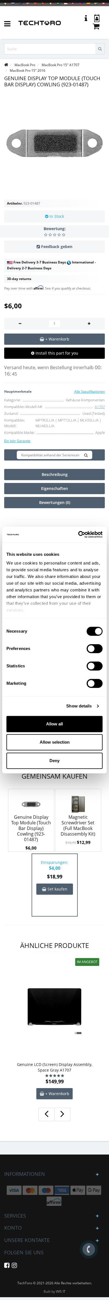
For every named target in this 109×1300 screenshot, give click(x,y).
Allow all (54, 723)
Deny (54, 760)
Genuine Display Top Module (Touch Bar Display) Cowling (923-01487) (31, 828)
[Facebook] (7, 1266)
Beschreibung (55, 474)
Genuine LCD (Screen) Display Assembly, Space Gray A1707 (54, 1067)
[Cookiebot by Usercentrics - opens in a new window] (78, 534)
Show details (79, 706)
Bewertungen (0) (54, 502)
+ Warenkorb (56, 1093)
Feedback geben (56, 246)
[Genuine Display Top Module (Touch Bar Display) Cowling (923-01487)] (54, 143)
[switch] (95, 648)
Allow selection (55, 742)
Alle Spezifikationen (89, 391)
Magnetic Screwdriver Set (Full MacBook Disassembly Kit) (78, 825)
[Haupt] (6, 65)
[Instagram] (14, 1266)
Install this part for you (56, 353)
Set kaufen (56, 889)
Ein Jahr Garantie (17, 440)
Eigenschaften (54, 488)
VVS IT (60, 1291)
